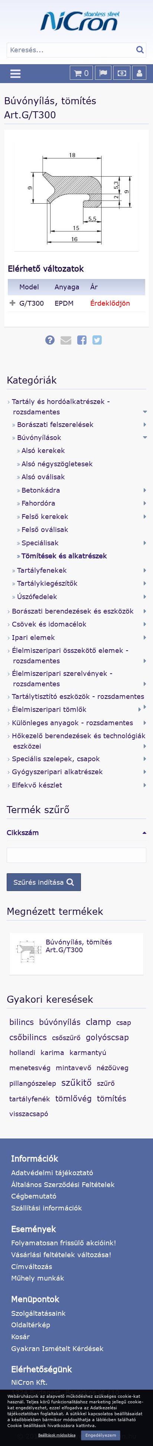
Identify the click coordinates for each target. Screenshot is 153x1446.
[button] (44, 882)
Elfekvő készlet (37, 785)
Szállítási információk (46, 1208)
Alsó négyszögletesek (57, 464)
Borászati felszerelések (55, 424)
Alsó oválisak (43, 477)
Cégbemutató (33, 1196)
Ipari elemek (33, 637)
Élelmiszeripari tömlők (49, 709)
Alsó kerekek (43, 450)
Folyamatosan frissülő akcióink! (63, 1243)
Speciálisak (40, 543)
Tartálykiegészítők (47, 583)
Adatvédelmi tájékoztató (52, 1173)
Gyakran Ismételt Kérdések (57, 1348)
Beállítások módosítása (56, 1435)
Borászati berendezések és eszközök (73, 611)
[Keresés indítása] (140, 50)
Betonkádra (41, 490)
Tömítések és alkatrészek (64, 556)
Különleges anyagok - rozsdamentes (72, 723)
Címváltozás (31, 1266)
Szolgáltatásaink (38, 1313)
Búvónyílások (39, 437)
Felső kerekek (45, 516)
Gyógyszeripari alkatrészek (57, 772)
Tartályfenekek (42, 570)
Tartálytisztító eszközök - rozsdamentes (78, 696)
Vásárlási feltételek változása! (61, 1255)
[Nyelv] (103, 73)
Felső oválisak (45, 529)
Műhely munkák (37, 1278)
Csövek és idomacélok (49, 624)
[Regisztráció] (139, 73)
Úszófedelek (37, 596)
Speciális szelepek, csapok (56, 759)
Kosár (20, 1336)
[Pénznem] (121, 73)
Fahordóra (38, 503)
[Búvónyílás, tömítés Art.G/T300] (28, 961)
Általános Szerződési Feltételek (63, 1184)
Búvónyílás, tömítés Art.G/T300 (79, 946)
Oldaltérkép (30, 1325)
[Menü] (16, 73)
